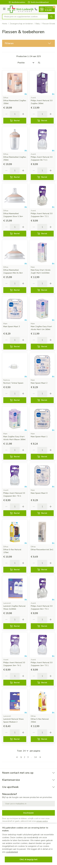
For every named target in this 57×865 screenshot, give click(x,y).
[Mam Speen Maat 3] (14, 308)
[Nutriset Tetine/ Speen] (14, 365)
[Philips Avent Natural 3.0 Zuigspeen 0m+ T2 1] (42, 195)
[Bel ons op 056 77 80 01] (36, 9)
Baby (38, 23)
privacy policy (42, 821)
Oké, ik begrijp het (29, 859)
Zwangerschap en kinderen (21, 23)
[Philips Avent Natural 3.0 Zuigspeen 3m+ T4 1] (14, 644)
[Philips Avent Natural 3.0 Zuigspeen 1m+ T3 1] (42, 644)
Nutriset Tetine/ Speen (13, 383)
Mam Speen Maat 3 (11, 326)
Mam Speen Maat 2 (39, 383)
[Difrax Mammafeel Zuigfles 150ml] (14, 82)
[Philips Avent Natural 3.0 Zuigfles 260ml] (42, 82)
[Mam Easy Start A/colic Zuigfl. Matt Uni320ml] (42, 252)
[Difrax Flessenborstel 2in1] (42, 531)
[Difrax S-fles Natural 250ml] (42, 701)
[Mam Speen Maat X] (42, 475)
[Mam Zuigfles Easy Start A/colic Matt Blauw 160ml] (14, 418)
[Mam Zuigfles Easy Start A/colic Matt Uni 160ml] (42, 308)
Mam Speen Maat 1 (39, 436)
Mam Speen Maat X (39, 493)
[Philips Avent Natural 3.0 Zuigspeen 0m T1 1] (42, 139)
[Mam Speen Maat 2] (42, 365)
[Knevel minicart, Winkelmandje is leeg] (41, 9)
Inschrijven (28, 812)
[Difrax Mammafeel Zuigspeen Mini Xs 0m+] (14, 252)
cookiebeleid (12, 852)
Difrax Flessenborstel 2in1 (42, 549)
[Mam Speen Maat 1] (42, 418)
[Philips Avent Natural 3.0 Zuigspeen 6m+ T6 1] (14, 475)
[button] (28, 43)
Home (4, 23)
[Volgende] (39, 757)
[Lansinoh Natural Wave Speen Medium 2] (14, 701)
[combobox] (25, 16)
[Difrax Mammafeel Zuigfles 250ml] (14, 139)
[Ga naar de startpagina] (20, 9)
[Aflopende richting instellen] (39, 63)
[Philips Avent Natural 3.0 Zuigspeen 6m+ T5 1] (42, 588)
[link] (17, 757)
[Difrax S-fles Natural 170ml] (14, 531)
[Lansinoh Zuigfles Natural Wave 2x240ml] (14, 588)
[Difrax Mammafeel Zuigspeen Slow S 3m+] (14, 195)
